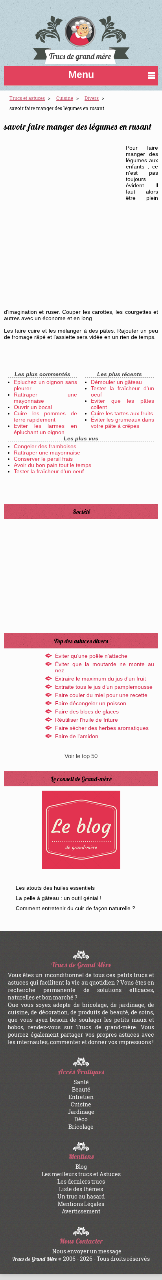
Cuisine (81, 1104)
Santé (81, 1082)
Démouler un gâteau (116, 382)
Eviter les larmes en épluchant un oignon (45, 429)
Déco (81, 1119)
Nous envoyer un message (87, 1251)
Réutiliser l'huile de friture (86, 720)
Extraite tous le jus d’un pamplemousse (104, 687)
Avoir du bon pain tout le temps (52, 465)
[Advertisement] (81, 223)
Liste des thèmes (81, 1189)
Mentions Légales (81, 1204)
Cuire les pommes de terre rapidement (45, 416)
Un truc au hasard (81, 1196)
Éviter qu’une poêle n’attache (91, 656)
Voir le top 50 (81, 756)
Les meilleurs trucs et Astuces (81, 1174)
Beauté (81, 1089)
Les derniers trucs (81, 1181)
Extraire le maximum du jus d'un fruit (100, 678)
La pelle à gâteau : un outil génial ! (58, 898)
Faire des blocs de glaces (87, 711)
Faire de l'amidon (76, 736)
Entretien (81, 1097)
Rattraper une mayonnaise (47, 452)
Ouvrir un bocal (33, 407)
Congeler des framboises (45, 446)
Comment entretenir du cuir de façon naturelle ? (75, 908)
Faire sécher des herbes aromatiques (102, 728)
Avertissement (81, 1211)
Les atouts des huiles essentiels (55, 888)
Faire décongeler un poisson (90, 703)
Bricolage (81, 1126)
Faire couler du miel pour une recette (101, 695)
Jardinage (81, 1111)
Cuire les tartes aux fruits (122, 413)
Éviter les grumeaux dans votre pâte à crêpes (122, 422)
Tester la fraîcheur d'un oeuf (49, 471)
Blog (81, 1166)
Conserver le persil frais (43, 459)
